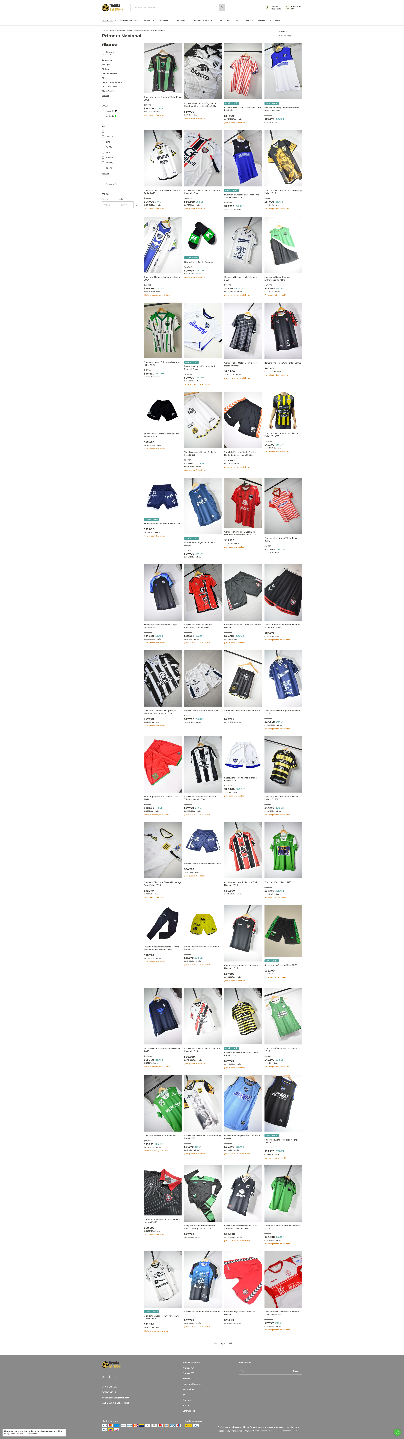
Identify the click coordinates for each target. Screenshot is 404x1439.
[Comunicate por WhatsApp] (397, 1432)
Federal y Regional (204, 20)
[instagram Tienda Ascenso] (103, 1376)
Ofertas (248, 20)
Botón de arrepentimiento (287, 1427)
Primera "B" (149, 20)
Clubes (112, 30)
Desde (105, 199)
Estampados (276, 20)
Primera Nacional (129, 20)
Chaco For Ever (108, 91)
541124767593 (109, 1392)
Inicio (104, 30)
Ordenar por (283, 31)
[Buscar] (222, 7)
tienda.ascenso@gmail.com (115, 1397)
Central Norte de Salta (112, 82)
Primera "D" (183, 20)
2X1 (237, 20)
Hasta (120, 199)
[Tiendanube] (230, 1431)
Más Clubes (225, 20)
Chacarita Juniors (110, 87)
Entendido (32, 1434)
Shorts (261, 20)
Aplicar (137, 205)
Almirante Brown (109, 73)
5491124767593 (109, 1387)
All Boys (105, 69)
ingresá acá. (268, 1427)
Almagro (106, 64)
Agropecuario (108, 60)
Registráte (276, 9)
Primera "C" (166, 20)
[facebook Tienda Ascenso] (109, 1376)
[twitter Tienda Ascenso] (116, 1376)
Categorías (107, 20)
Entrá (274, 6)
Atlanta (105, 78)
